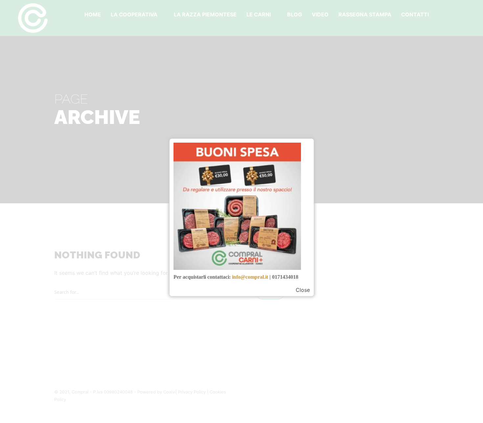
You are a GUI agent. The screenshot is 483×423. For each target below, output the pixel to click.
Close (303, 290)
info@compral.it (250, 277)
